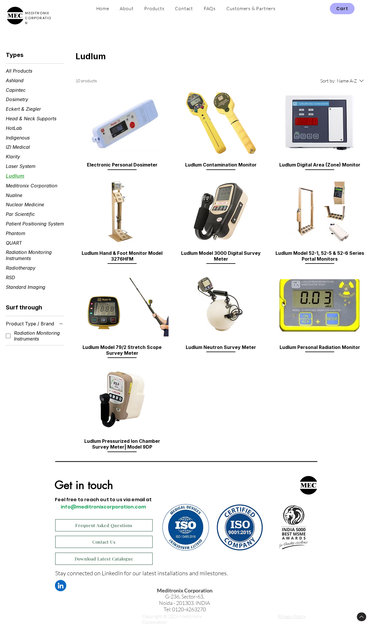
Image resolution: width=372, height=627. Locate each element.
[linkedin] (60, 585)
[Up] (361, 616)
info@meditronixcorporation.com (103, 507)
